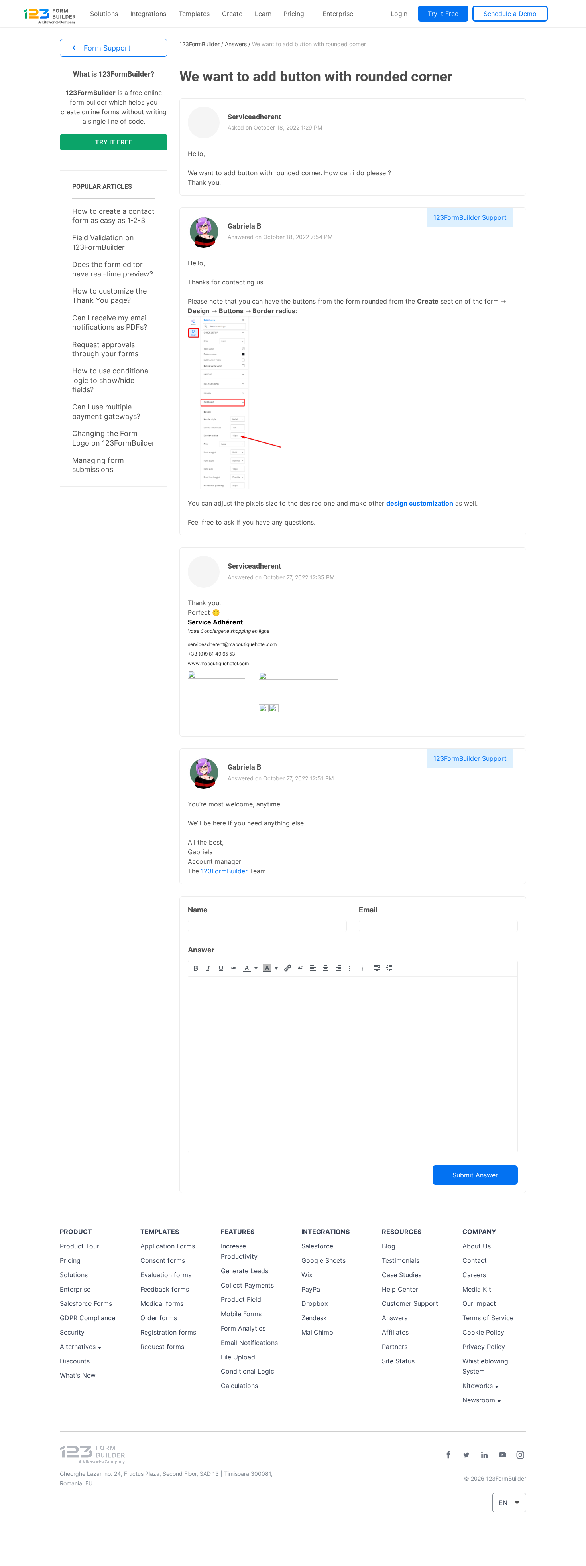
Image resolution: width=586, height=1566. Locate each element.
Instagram (520, 1455)
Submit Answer (475, 1175)
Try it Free (443, 14)
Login (399, 14)
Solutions (104, 14)
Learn (263, 14)
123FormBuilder (199, 44)
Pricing (293, 14)
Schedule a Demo (510, 14)
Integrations (148, 14)
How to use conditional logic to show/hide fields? (111, 380)
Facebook (448, 1455)
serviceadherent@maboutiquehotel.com (232, 644)
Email (368, 910)
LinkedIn (484, 1455)
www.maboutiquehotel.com (218, 663)
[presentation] (196, 968)
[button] (195, 968)
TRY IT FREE (113, 142)
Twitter (466, 1455)
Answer (201, 950)
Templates (194, 14)
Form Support (101, 47)
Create (232, 14)
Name (198, 910)
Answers (236, 44)
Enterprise (337, 14)
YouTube (502, 1455)
